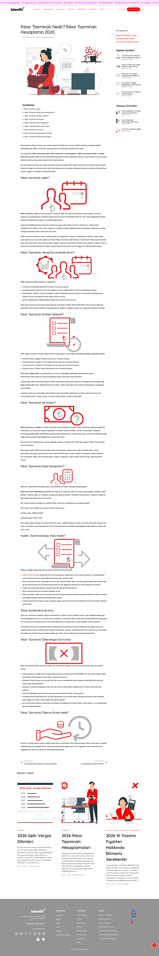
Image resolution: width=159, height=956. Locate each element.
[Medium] (44, 933)
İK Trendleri (124, 830)
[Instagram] (30, 933)
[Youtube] (21, 933)
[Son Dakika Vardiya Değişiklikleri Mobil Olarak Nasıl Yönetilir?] (118, 84)
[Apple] (38, 939)
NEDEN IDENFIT (48, 9)
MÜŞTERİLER (81, 9)
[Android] (43, 939)
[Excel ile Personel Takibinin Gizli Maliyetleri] (118, 93)
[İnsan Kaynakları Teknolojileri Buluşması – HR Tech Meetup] (118, 121)
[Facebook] (16, 933)
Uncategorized (134, 830)
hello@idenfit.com (38, 929)
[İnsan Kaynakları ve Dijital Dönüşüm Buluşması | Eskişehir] (118, 112)
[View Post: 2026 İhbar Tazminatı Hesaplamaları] (79, 801)
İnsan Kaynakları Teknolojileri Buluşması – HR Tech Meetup (130, 121)
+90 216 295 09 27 (35, 923)
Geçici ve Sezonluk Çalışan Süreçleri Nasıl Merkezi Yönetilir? (131, 66)
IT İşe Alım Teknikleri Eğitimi (132, 129)
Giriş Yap (122, 9)
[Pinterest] (39, 933)
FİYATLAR (71, 9)
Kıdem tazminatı (29, 575)
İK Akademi (36, 37)
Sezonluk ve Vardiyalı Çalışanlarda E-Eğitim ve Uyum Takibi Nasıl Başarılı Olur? (131, 75)
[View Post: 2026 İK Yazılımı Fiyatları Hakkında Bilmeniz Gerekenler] (124, 801)
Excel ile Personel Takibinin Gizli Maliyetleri (131, 93)
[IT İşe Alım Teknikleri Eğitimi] (118, 130)
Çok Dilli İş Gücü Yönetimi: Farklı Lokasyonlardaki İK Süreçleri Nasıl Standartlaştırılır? (131, 56)
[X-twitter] (25, 933)
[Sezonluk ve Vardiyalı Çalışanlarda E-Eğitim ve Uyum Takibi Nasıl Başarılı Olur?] (118, 75)
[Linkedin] (35, 933)
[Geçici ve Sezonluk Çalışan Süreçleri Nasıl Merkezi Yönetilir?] (118, 66)
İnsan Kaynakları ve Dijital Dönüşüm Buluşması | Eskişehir (131, 112)
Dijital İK (109, 830)
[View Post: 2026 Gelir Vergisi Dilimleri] (35, 801)
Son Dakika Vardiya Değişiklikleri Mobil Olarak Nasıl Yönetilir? (131, 84)
